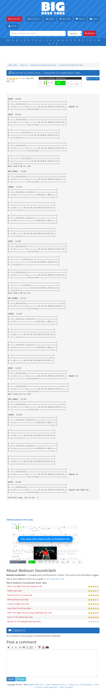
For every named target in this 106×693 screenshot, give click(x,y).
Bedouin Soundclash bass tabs (43, 65)
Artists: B (24, 65)
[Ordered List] (28, 647)
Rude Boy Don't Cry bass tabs (19, 595)
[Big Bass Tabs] (53, 8)
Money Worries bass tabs (18, 599)
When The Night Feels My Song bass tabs (24, 586)
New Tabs (66, 19)
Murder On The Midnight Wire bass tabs (24, 621)
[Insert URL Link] (20, 647)
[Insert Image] (24, 647)
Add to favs (94, 79)
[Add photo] (47, 647)
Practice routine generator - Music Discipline (54, 687)
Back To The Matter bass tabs (20, 617)
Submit (50, 19)
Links (97, 684)
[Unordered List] (31, 647)
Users (95, 19)
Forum (81, 19)
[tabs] (39, 647)
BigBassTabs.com (35, 684)
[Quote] (35, 647)
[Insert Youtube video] (43, 647)
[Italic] (12, 647)
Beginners (15, 19)
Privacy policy (86, 684)
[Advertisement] (53, 54)
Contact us (72, 684)
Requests (34, 19)
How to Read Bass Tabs (54, 579)
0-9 (8, 40)
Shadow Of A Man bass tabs (71, 65)
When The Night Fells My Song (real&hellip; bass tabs (29, 612)
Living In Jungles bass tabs (18, 604)
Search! (91, 33)
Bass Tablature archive (55, 684)
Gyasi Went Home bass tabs (19, 608)
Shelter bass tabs (14, 590)
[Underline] (16, 647)
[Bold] (8, 647)
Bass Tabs (12, 65)
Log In (13, 26)
